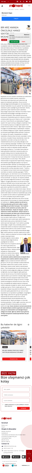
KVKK (3, 463)
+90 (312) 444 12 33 (8, 448)
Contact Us (5, 444)
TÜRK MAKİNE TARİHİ (6, 438)
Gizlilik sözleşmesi (9, 404)
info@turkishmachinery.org (9, 446)
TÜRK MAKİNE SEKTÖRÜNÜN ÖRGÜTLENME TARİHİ (13, 435)
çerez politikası (19, 404)
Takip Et (16, 18)
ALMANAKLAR (4, 433)
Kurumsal (4, 423)
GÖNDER (23, 408)
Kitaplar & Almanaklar (8, 429)
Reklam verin (4, 425)
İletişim (3, 427)
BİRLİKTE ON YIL (5, 440)
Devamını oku (14, 359)
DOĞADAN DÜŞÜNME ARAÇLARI (9, 436)
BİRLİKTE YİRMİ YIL (5, 441)
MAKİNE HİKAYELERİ (6, 431)
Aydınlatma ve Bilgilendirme (10, 463)
